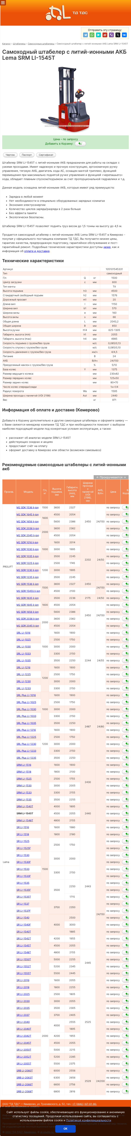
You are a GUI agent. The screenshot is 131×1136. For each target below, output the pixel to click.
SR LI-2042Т (24, 1035)
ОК (65, 1128)
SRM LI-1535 (24, 799)
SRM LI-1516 (24, 764)
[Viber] (111, 35)
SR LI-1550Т (24, 959)
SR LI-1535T (24, 896)
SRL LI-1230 (24, 681)
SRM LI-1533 (24, 792)
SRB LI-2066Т (25, 1084)
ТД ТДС (80, 13)
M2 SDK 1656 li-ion (28, 521)
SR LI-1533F (24, 876)
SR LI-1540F (24, 924)
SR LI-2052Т (24, 1056)
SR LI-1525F (24, 848)
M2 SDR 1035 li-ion (28, 556)
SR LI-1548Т (24, 952)
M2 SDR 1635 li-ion (28, 597)
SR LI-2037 (23, 1014)
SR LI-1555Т (24, 973)
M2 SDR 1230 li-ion (28, 570)
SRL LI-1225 (24, 674)
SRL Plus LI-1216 (26, 729)
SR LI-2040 (23, 1022)
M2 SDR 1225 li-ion (28, 563)
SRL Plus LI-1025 (26, 702)
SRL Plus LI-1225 (26, 736)
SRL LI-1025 (24, 639)
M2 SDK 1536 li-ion (28, 507)
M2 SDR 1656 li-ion (28, 611)
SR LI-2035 (23, 1007)
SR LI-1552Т (24, 966)
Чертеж (10, 154)
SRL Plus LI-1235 (26, 757)
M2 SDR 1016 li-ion (27, 542)
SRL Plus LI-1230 (26, 743)
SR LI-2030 (23, 1001)
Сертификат (46, 154)
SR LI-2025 (23, 994)
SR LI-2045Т (24, 1042)
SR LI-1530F (24, 862)
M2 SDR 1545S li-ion (28, 590)
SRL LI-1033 (24, 653)
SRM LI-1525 (24, 778)
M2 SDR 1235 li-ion (28, 577)
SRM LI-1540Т (25, 806)
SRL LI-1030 (24, 646)
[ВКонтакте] (124, 35)
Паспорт (27, 154)
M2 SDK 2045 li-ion (28, 535)
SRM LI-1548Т (25, 820)
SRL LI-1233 (24, 688)
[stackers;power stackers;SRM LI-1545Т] (80, 143)
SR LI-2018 (23, 987)
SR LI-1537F (24, 910)
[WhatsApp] (92, 35)
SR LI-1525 (23, 841)
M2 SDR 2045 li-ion (28, 625)
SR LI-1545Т (24, 945)
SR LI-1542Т (24, 938)
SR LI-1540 (23, 917)
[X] (118, 35)
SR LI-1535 (23, 882)
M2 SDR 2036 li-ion (28, 618)
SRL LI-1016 (23, 632)
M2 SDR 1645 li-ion (28, 604)
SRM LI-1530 (24, 785)
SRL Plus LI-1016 (26, 695)
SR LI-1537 (23, 903)
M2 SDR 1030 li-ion (28, 549)
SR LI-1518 (23, 834)
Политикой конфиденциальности (88, 1120)
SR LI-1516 (23, 827)
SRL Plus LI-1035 (26, 723)
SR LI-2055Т (24, 1063)
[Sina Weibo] (105, 35)
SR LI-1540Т (24, 931)
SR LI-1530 (23, 855)
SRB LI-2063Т (25, 1077)
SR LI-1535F (24, 889)
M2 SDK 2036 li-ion (28, 528)
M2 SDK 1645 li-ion (28, 514)
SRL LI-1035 (24, 660)
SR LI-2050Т (24, 1049)
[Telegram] (85, 35)
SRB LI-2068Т (25, 1091)
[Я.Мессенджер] (98, 35)
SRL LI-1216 (23, 667)
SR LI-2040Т (24, 1028)
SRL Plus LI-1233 (26, 750)
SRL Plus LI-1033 (26, 716)
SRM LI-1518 (24, 771)
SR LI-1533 (23, 869)
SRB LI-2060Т (25, 1070)
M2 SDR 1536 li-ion (28, 583)
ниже (107, 247)
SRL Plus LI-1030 (26, 709)
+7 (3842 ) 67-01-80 (84, 1103)
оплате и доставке (36, 251)
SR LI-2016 (23, 980)
